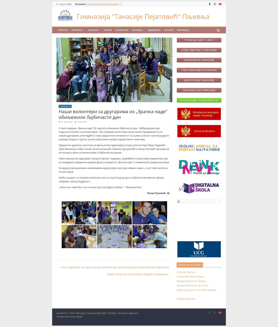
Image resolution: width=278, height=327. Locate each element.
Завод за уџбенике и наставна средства (196, 290)
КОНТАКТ (168, 30)
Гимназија (81, 122)
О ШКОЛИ (93, 30)
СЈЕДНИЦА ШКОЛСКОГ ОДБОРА (102, 4)
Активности (65, 106)
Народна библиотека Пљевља (191, 281)
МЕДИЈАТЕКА (154, 30)
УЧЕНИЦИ (137, 30)
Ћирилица (183, 30)
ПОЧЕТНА (63, 30)
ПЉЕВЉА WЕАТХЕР (186, 298)
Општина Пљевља (186, 272)
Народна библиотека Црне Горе (193, 285)
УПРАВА (108, 30)
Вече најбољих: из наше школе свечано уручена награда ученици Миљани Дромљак (113, 267)
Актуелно (76, 30)
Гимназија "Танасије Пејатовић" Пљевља (143, 16)
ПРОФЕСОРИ (121, 30)
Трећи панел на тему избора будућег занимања (139, 274)
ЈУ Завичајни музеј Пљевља (190, 276)
